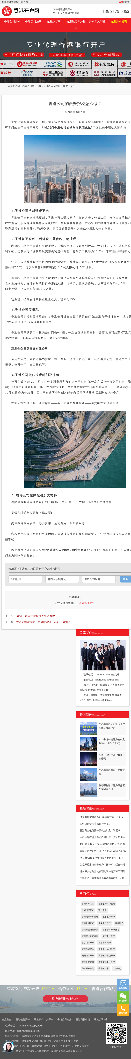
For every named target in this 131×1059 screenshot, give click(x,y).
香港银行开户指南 (76, 25)
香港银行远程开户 (106, 949)
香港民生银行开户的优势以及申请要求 (100, 830)
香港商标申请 (83, 1019)
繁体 (126, 2)
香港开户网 (26, 10)
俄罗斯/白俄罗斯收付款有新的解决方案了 (101, 858)
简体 (121, 2)
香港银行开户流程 (106, 904)
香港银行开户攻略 (90, 917)
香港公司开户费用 (111, 929)
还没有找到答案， (75, 603)
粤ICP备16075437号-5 (27, 1051)
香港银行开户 (23, 1019)
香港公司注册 (33, 21)
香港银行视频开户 (106, 955)
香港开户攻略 (88, 962)
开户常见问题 (97, 21)
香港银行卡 (103, 968)
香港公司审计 (55, 21)
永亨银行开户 (88, 942)
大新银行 (117, 968)
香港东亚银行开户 (90, 929)
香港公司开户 (12, 21)
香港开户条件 (88, 904)
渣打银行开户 (109, 936)
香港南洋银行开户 (106, 962)
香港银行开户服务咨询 (65, 998)
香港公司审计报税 (31, 86)
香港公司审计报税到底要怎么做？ (37, 616)
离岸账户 (119, 923)
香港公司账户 (104, 942)
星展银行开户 (88, 910)
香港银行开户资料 (90, 936)
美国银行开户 (88, 955)
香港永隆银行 (88, 949)
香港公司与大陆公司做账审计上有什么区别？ (43, 622)
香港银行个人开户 (43, 1019)
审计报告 (102, 910)
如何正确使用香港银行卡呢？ (95, 823)
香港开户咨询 (119, 21)
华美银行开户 (104, 923)
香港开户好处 (88, 968)
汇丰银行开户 (109, 917)
